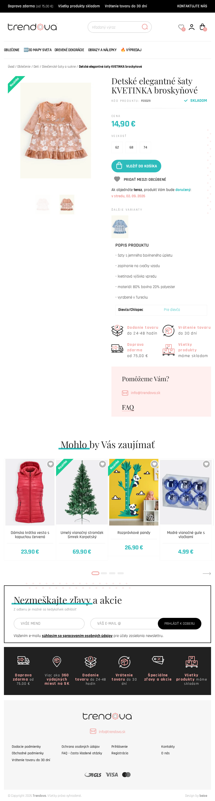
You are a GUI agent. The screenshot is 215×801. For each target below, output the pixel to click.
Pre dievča (172, 309)
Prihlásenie (119, 746)
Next (207, 573)
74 (145, 147)
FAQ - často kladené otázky (82, 753)
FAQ (128, 407)
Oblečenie (11, 49)
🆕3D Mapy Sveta (37, 49)
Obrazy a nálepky (102, 49)
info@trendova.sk (145, 393)
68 (131, 147)
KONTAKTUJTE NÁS (192, 6)
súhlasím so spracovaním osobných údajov (77, 635)
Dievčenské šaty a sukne (59, 67)
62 (117, 147)
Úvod (11, 67)
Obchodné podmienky (28, 753)
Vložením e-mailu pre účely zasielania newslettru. (88, 635)
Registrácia (119, 753)
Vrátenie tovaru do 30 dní (126, 6)
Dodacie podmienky (26, 746)
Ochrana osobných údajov (81, 746)
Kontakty (168, 746)
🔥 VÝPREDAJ (131, 49)
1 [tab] (95, 573)
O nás (165, 753)
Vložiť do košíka (141, 166)
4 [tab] (120, 573)
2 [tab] (104, 573)
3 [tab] (112, 573)
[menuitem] (13, 50)
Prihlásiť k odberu (179, 623)
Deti (36, 67)
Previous (8, 573)
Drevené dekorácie (69, 49)
